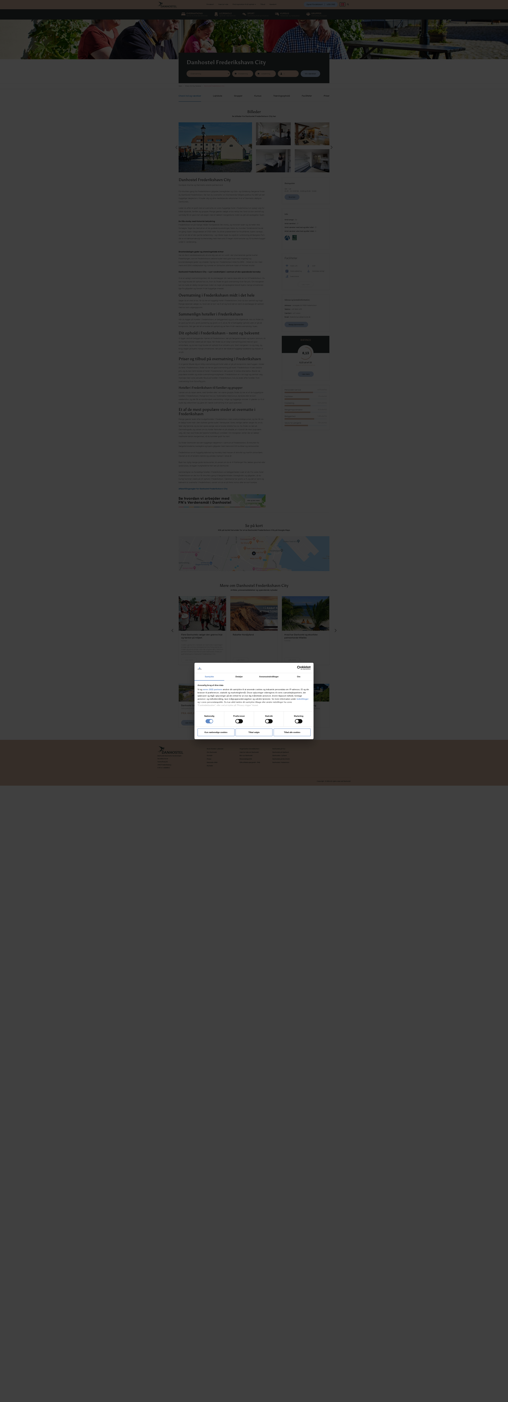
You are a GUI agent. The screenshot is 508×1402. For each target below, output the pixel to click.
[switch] (239, 721)
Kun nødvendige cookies (216, 732)
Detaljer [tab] (239, 676)
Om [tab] (298, 676)
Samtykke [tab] (209, 676)
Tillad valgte (254, 732)
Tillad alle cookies (292, 732)
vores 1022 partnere (212, 689)
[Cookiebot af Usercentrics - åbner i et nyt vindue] (299, 668)
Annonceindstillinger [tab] (269, 676)
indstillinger (303, 699)
